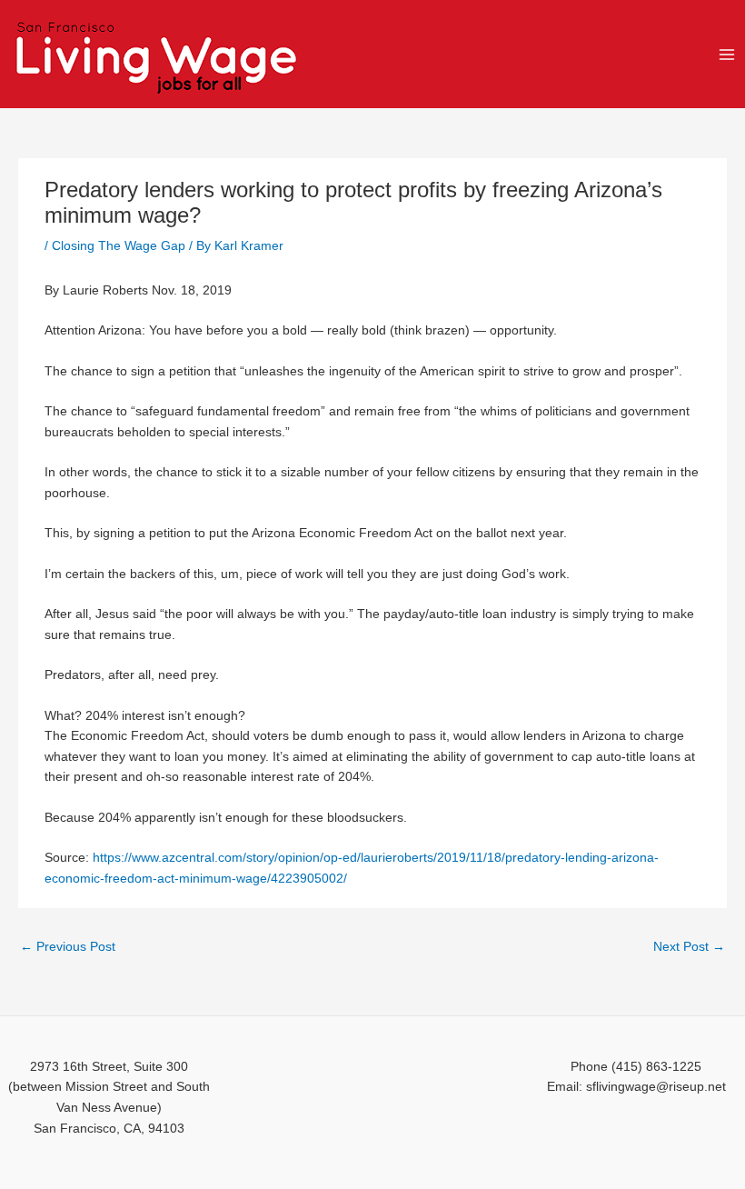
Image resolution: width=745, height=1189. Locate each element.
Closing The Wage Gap (118, 246)
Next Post (689, 947)
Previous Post (67, 947)
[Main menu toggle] (727, 54)
